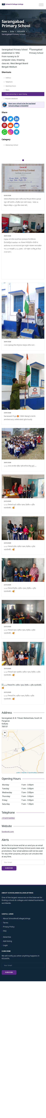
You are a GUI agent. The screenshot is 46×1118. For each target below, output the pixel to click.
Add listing (7, 941)
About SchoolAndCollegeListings (16, 918)
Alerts (7, 90)
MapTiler (24, 772)
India (12, 31)
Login (5, 945)
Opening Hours (10, 86)
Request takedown (11, 99)
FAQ (4, 931)
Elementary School (11, 145)
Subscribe (9, 868)
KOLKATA (21, 31)
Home (4, 31)
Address (8, 78)
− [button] (5, 735)
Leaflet (18, 772)
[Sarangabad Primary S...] (23, 749)
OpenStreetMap (32, 772)
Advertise (7, 937)
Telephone (9, 82)
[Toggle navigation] (41, 4)
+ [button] (5, 732)
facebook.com (8, 831)
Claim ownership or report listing (16, 94)
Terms (5, 922)
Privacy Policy (8, 927)
